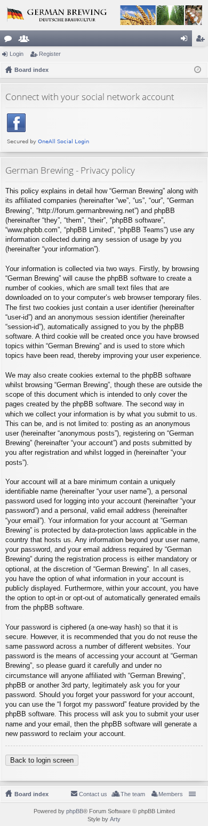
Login (16, 54)
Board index (31, 794)
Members (26, 40)
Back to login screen (42, 760)
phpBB (74, 811)
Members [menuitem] (170, 794)
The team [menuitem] (133, 794)
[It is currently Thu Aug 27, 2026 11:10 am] (197, 70)
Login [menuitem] (186, 40)
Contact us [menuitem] (93, 794)
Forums (10, 40)
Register (50, 54)
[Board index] (104, 15)
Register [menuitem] (202, 40)
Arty (115, 819)
